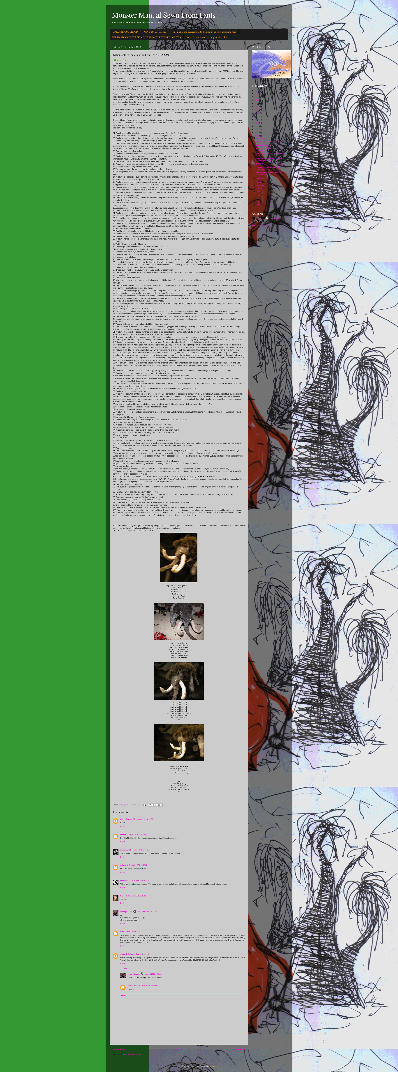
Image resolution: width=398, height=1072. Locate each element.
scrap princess (126, 912)
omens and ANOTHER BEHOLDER (269, 142)
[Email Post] (145, 805)
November (261, 179)
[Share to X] (155, 805)
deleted (123, 865)
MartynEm (124, 880)
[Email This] (149, 805)
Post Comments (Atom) (132, 1054)
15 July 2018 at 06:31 (142, 954)
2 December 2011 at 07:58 (143, 819)
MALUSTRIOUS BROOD (125, 31)
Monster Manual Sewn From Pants (163, 15)
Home (179, 1049)
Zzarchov (124, 850)
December (261, 139)
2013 (257, 129)
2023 (257, 97)
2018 (257, 113)
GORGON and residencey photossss (270, 164)
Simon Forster (126, 819)
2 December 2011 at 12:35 (137, 865)
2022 (257, 100)
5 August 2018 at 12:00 (149, 986)
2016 (257, 120)
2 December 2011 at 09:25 (139, 850)
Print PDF (123, 61)
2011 (257, 136)
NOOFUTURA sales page (155, 31)
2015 (257, 123)
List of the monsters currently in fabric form (207, 37)
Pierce (122, 896)
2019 (257, 110)
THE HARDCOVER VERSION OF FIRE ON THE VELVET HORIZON (146, 37)
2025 (257, 90)
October (260, 182)
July (258, 192)
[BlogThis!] (152, 805)
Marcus (123, 834)
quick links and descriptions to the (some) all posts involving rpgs (204, 31)
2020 (257, 106)
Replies (125, 969)
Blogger (212, 1066)
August (259, 188)
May (258, 198)
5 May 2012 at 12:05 (132, 932)
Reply (122, 826)
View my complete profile (261, 225)
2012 (257, 133)
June (259, 195)
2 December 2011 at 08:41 (137, 834)
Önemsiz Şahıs (126, 954)
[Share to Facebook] (158, 805)
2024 (257, 93)
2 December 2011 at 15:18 (136, 896)
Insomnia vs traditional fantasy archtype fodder (267, 168)
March (259, 205)
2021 (257, 103)
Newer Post (119, 1049)
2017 (257, 116)
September (261, 185)
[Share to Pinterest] (161, 805)
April (258, 201)
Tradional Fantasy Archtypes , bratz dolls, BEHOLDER (269, 160)
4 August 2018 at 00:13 (153, 974)
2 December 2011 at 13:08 (139, 880)
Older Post (239, 1049)
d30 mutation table (263, 145)
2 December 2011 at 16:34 (147, 912)
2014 (257, 126)
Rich (122, 932)
